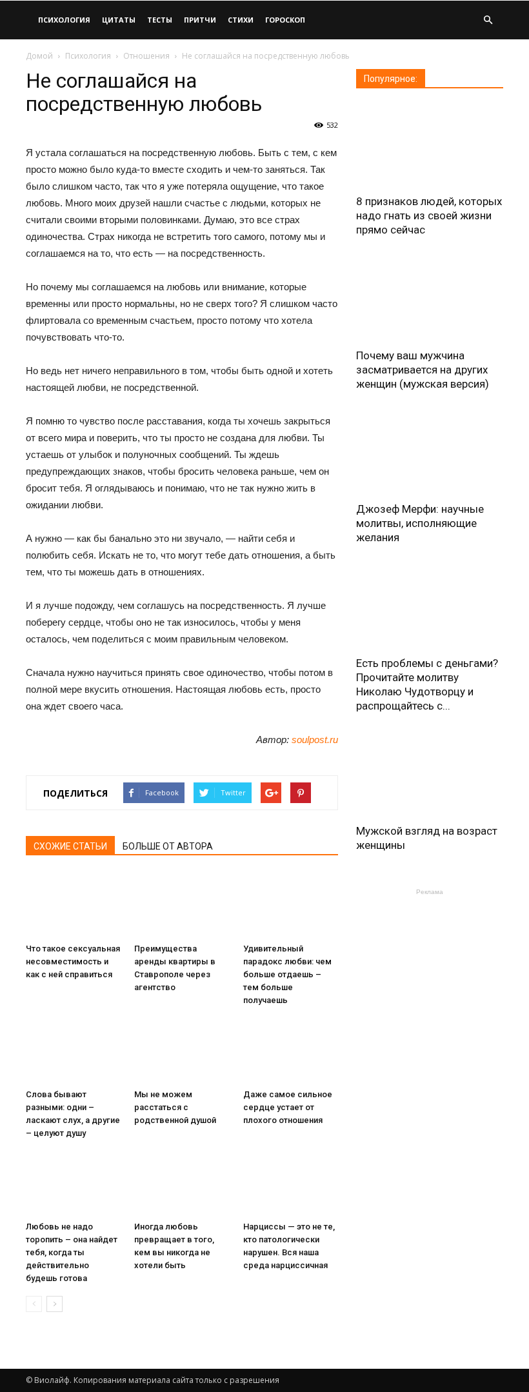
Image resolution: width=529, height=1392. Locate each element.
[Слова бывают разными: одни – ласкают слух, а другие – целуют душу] (73, 1050)
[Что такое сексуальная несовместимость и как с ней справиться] (73, 905)
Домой (39, 55)
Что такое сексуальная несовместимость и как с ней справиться (73, 961)
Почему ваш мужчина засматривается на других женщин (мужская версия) (422, 369)
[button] (487, 20)
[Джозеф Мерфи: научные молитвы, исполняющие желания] (429, 453)
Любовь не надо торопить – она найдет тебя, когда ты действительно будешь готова (71, 1252)
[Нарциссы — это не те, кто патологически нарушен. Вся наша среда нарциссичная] (290, 1183)
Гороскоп (285, 20)
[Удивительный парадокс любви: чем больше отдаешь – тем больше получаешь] (290, 905)
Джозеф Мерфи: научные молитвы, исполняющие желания (420, 523)
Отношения (146, 55)
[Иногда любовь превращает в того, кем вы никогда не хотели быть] (181, 1183)
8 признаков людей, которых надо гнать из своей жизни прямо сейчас (429, 215)
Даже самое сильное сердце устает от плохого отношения (287, 1107)
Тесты (159, 20)
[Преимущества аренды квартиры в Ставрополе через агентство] (181, 905)
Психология (64, 20)
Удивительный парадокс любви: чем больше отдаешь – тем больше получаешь (287, 974)
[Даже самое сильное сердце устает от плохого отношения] (290, 1050)
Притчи (200, 20)
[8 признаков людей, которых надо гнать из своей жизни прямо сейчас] (429, 145)
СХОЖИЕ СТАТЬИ (70, 846)
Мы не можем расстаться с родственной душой (175, 1107)
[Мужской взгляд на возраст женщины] (429, 775)
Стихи (241, 20)
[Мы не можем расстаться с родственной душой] (181, 1050)
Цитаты (118, 20)
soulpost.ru (315, 739)
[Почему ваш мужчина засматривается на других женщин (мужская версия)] (429, 299)
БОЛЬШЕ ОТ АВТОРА (168, 846)
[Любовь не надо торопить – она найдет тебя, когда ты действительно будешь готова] (73, 1183)
